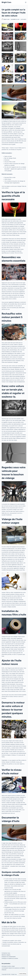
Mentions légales (6, 955)
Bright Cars (6, 2)
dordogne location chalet (8, 966)
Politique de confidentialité (8, 956)
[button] (23, 973)
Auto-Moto (23, 19)
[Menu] (25, 2)
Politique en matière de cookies (10, 958)
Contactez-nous (6, 953)
